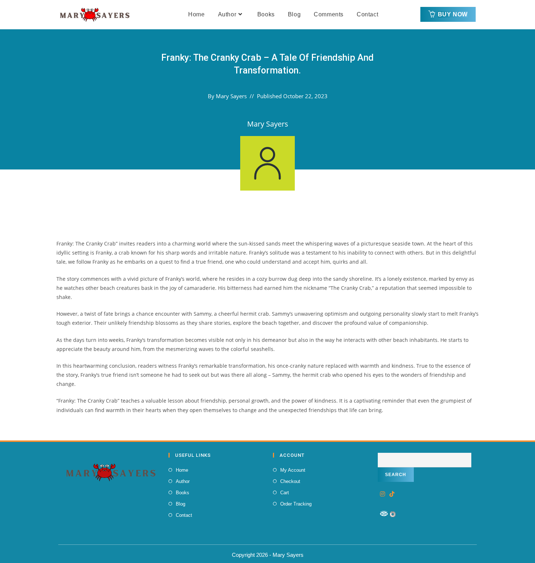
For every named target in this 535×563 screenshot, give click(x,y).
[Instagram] (382, 494)
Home (182, 470)
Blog (180, 504)
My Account (292, 470)
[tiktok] (392, 494)
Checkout (290, 481)
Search (396, 474)
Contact (184, 515)
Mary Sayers (231, 96)
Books (182, 492)
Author (183, 481)
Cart (284, 492)
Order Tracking (296, 504)
